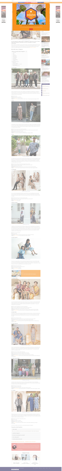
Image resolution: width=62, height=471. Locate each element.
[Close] (49, 3)
